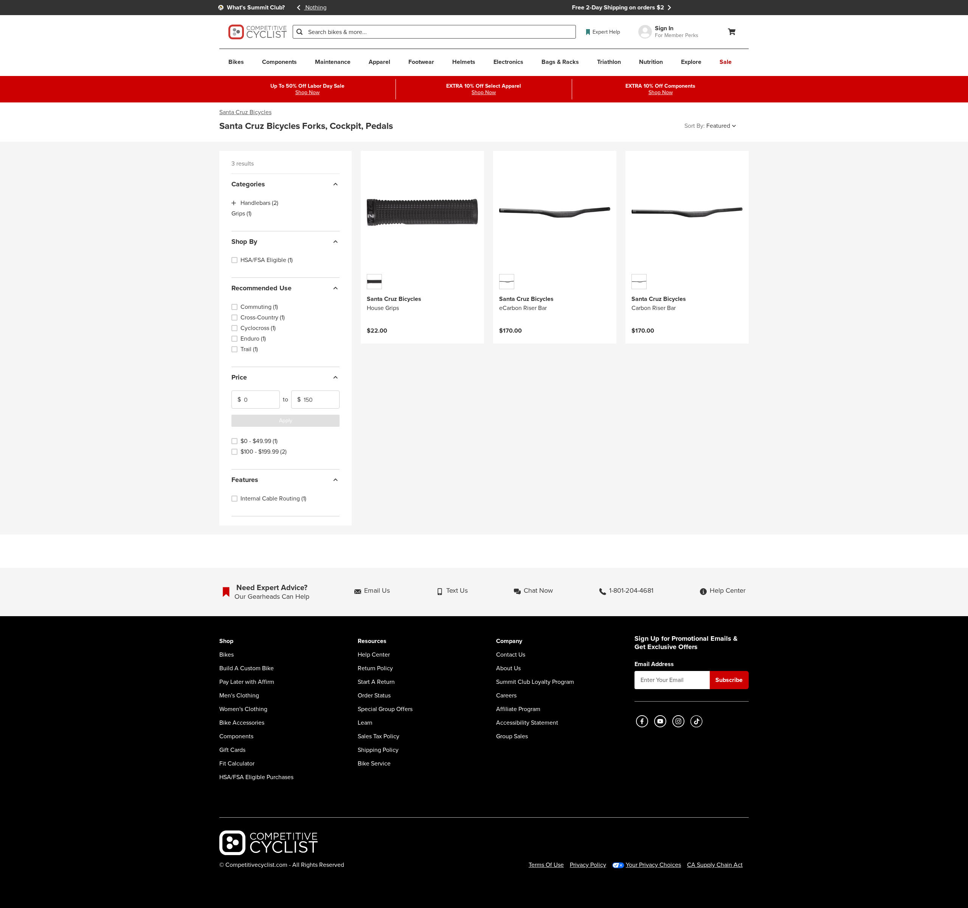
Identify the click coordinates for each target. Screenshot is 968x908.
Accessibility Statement (527, 723)
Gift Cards (232, 750)
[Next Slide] (669, 7)
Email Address (654, 664)
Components (236, 736)
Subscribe (729, 680)
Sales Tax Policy (378, 736)
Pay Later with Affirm (246, 682)
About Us (508, 668)
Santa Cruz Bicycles (245, 112)
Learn (365, 723)
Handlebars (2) (259, 203)
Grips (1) (241, 213)
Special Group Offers (385, 709)
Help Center (374, 655)
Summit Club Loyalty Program (535, 682)
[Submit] (299, 32)
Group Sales (512, 736)
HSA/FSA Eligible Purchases (256, 777)
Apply (285, 421)
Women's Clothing (243, 709)
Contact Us (510, 655)
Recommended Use (261, 288)
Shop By (244, 241)
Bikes (226, 655)
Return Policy (375, 668)
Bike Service (374, 763)
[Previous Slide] (298, 7)
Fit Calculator (236, 763)
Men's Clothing (239, 695)
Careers (506, 695)
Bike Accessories (241, 723)
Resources (372, 641)
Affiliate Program (518, 709)
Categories (248, 184)
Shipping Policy (378, 750)
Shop (226, 641)
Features (244, 480)
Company (509, 641)
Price (239, 377)
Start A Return (376, 682)
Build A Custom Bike (246, 668)
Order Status (374, 695)
